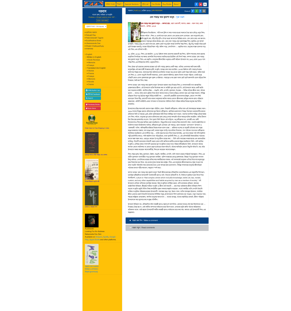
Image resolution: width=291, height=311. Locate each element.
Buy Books (167, 4)
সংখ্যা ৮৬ (137, 10)
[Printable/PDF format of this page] (204, 11)
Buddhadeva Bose (93, 40)
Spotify (106, 237)
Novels (91, 81)
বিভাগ (119, 4)
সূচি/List (145, 4)
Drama (91, 84)
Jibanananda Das (93, 43)
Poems (91, 73)
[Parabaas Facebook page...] (196, 4)
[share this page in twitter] (192, 11)
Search (90, 98)
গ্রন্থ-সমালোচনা (157, 10)
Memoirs (91, 62)
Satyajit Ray (91, 35)
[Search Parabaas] (205, 4)
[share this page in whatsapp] (196, 11)
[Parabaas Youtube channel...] (200, 4)
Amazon (98, 237)
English (89, 54)
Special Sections (132, 4)
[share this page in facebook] (200, 11)
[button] (167, 220)
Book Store (91, 108)
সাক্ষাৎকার (89, 49)
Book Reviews (94, 60)
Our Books (156, 4)
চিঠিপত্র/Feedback (94, 94)
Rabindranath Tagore (94, 38)
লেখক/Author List (93, 90)
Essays (91, 65)
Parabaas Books (93, 104)
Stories (91, 71)
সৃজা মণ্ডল (180, 16)
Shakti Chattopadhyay (95, 46)
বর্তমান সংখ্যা (110, 4)
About (176, 4)
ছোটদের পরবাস (91, 32)
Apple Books (94, 239)
